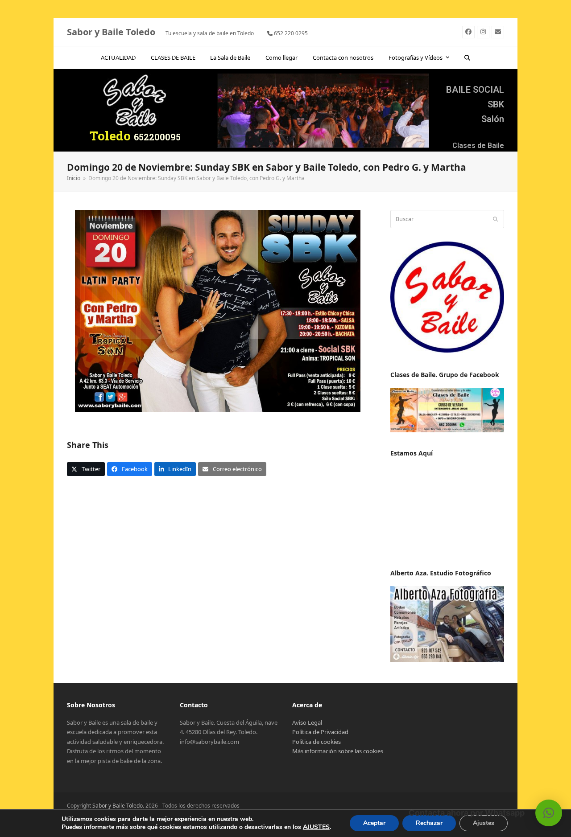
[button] (467, 57)
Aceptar (374, 823)
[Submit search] (495, 219)
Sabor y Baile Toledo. (118, 805)
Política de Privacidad (320, 732)
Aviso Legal (307, 722)
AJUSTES (316, 827)
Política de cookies (316, 742)
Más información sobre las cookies (337, 751)
